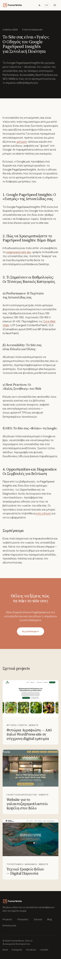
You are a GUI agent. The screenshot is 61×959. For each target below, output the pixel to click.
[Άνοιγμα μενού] (54, 5)
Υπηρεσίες (22, 919)
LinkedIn (44, 949)
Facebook (31, 949)
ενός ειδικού (43, 513)
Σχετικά (38, 919)
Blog (49, 919)
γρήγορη (21, 141)
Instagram (17, 949)
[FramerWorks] (12, 5)
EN (46, 5)
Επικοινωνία (9, 925)
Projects (7, 919)
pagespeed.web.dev (18, 252)
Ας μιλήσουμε (30, 631)
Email (5, 949)
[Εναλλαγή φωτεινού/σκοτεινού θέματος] (39, 5)
